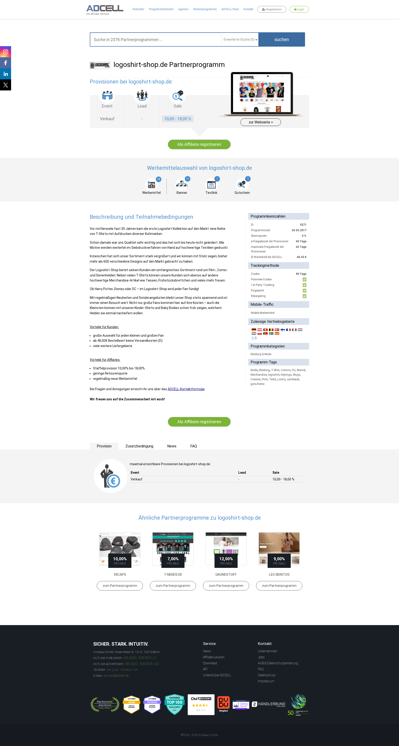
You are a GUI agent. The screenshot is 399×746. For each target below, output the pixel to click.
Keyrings (286, 374)
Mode (254, 370)
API (205, 669)
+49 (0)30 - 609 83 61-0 (139, 658)
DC (294, 370)
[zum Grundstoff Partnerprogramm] (226, 549)
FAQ (261, 669)
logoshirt (273, 374)
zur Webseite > (261, 122)
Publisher (138, 9)
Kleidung (264, 370)
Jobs (261, 657)
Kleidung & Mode (261, 354)
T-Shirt (275, 370)
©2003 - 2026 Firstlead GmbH (199, 735)
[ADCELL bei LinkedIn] (5, 73)
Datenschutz (266, 675)
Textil (272, 379)
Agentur (183, 9)
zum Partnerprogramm (120, 585)
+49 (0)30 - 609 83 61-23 (141, 664)
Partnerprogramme (205, 9)
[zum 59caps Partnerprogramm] (120, 549)
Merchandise (259, 374)
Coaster (255, 379)
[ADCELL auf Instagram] (5, 51)
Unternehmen (267, 651)
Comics (285, 370)
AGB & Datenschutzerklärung (278, 663)
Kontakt (248, 9)
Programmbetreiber (161, 9)
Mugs (296, 374)
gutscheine (257, 384)
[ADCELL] (201, 704)
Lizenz (281, 379)
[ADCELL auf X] (5, 84)
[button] (281, 39)
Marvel (301, 370)
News (207, 651)
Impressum (266, 681)
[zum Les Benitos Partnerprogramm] (279, 549)
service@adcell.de (116, 675)
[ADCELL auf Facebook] (5, 62)
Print (265, 379)
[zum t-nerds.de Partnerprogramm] (173, 549)
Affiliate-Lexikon (213, 657)
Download (210, 663)
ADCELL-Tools (230, 9)
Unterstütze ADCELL (217, 675)
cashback (293, 379)
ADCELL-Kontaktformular (186, 389)
